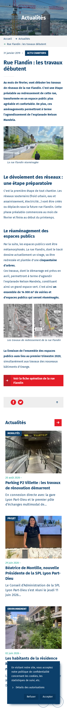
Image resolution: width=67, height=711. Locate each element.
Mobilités (14, 433)
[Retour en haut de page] (57, 402)
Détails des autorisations (30, 687)
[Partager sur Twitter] (20, 402)
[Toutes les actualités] (58, 422)
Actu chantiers (36, 53)
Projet (12, 518)
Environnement (17, 608)
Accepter (48, 696)
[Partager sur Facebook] (13, 402)
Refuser (31, 696)
